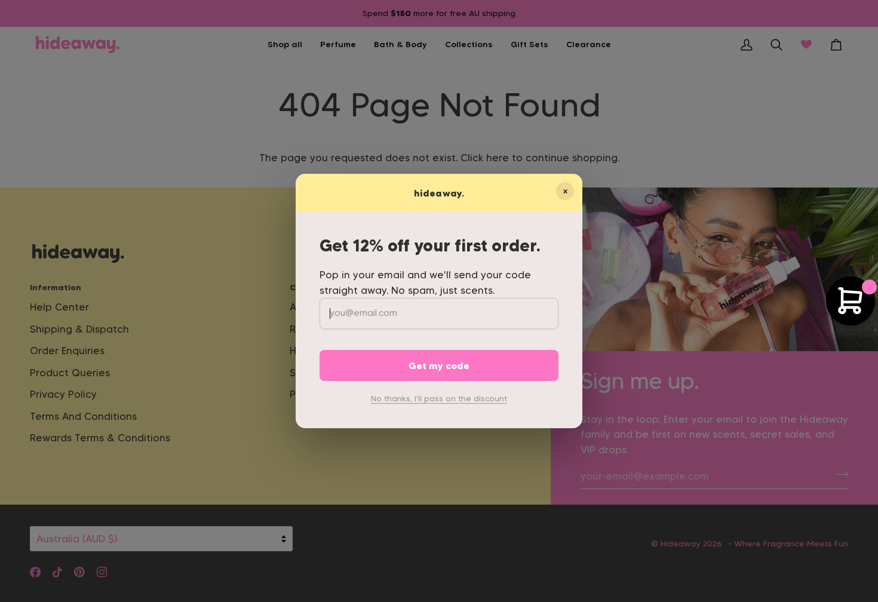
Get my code (439, 365)
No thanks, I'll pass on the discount (439, 398)
